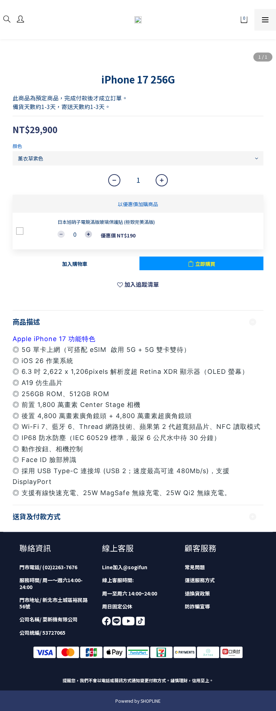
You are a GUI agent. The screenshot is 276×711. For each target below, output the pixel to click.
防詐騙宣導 (197, 606)
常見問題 (195, 567)
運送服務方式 (200, 580)
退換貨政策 (197, 593)
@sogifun (135, 567)
